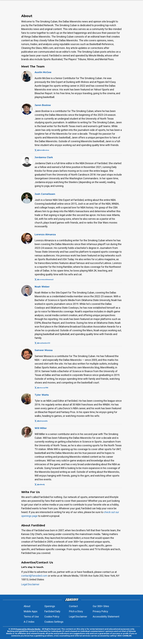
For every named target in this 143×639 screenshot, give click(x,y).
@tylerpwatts (42, 421)
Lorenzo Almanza (45, 234)
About (27, 606)
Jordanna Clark (44, 157)
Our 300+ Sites (101, 606)
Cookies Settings (53, 621)
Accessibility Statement (106, 616)
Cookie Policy (51, 616)
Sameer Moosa (44, 350)
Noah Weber (42, 286)
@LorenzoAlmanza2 (45, 279)
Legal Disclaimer (30, 584)
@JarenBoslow (43, 150)
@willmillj (41, 484)
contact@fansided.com (34, 575)
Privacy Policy (100, 611)
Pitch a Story (76, 611)
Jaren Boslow (43, 105)
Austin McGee (43, 72)
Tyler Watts (42, 395)
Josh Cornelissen (45, 194)
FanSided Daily (52, 611)
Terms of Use (31, 616)
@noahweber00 (43, 343)
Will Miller (41, 428)
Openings (49, 606)
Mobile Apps (30, 611)
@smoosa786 (42, 388)
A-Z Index (29, 621)
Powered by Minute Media (28, 629)
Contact (73, 606)
